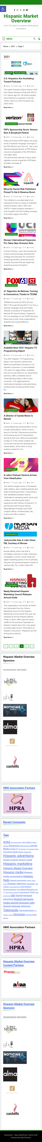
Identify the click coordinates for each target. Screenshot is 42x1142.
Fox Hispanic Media (32, 849)
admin (8, 86)
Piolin (32, 892)
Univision (19, 914)
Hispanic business (10, 860)
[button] (3, 9)
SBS (13, 895)
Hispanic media (13, 872)
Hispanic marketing (17, 864)
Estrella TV (13, 849)
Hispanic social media (18, 880)
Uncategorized (11, 124)
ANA (23, 842)
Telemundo (10, 910)
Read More (8, 107)
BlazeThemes (26, 1137)
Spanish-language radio (22, 902)
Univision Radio (31, 915)
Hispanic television (16, 883)
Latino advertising (14, 887)
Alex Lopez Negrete (16, 842)
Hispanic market (25, 860)
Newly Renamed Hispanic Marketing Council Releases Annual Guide (18, 594)
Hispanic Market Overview (21, 18)
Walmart (5, 918)
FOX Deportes (23, 849)
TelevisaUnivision (26, 910)
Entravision (14, 845)
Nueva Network (24, 892)
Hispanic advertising (18, 856)
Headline (9, 73)
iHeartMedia (30, 884)
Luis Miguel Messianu (25, 889)
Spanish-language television (17, 906)
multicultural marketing (12, 892)
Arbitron (29, 842)
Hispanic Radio (19, 73)
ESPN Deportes (25, 846)
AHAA (6, 842)
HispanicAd (27, 852)
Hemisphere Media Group (13, 852)
